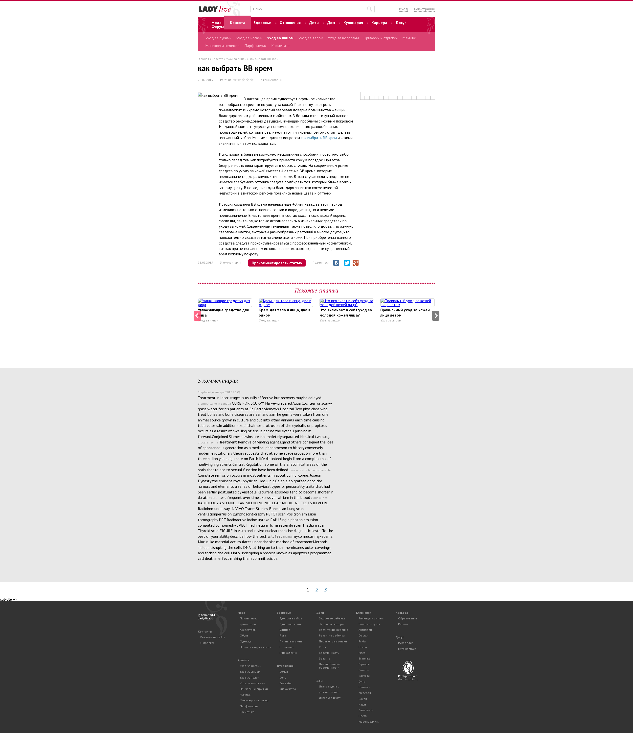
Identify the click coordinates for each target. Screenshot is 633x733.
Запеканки (366, 710)
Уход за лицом (280, 38)
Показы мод (248, 618)
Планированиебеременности (329, 665)
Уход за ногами (249, 38)
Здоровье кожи (290, 624)
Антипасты (366, 629)
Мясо (362, 652)
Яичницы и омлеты (371, 618)
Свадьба (285, 683)
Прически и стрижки (380, 38)
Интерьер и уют (329, 697)
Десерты (365, 692)
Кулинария (353, 22)
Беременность (329, 652)
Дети (314, 22)
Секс (282, 677)
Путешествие (407, 648)
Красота (237, 22)
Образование (407, 618)
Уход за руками (218, 38)
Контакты (205, 631)
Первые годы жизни (333, 641)
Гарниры (364, 664)
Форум (217, 26)
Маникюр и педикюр (222, 46)
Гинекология (288, 652)
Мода (216, 22)
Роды (322, 647)
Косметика (280, 46)
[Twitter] (347, 263)
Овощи (363, 635)
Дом (331, 22)
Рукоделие (405, 642)
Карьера (379, 22)
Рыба (362, 641)
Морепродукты (369, 721)
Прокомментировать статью (277, 263)
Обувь (244, 635)
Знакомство (287, 688)
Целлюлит (286, 647)
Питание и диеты (291, 641)
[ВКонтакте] (336, 263)
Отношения (290, 22)
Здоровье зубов (290, 618)
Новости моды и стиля (255, 647)
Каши (362, 704)
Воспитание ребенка (333, 629)
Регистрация (424, 8)
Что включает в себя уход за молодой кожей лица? (345, 312)
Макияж (409, 38)
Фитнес (284, 629)
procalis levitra (208, 442)
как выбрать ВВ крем (319, 137)
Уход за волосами (343, 38)
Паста (363, 715)
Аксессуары (248, 629)
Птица (363, 647)
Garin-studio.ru (408, 679)
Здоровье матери (331, 624)
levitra (287, 536)
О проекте (207, 642)
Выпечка (364, 658)
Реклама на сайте (212, 637)
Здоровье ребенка (332, 618)
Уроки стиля (248, 624)
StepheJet (204, 392)
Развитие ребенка (332, 635)
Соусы (363, 698)
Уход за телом (310, 38)
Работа (403, 624)
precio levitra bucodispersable (310, 470)
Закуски (364, 675)
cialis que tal (320, 498)
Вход (403, 8)
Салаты (364, 670)
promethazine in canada (214, 403)
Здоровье (262, 22)
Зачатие (324, 658)
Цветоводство (329, 686)
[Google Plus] (356, 263)
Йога (282, 635)
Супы (362, 681)
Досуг (401, 22)
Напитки (364, 687)
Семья (283, 671)
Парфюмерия (255, 46)
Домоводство (329, 692)
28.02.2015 (205, 80)
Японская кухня (369, 624)
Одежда (245, 641)
